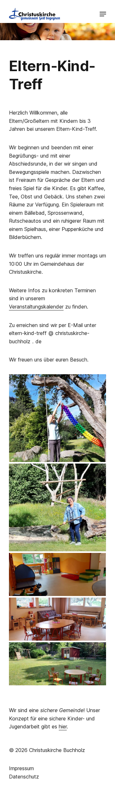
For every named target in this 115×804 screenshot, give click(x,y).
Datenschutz (24, 776)
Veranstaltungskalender (36, 306)
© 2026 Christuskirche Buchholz (47, 750)
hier (63, 726)
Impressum (21, 768)
